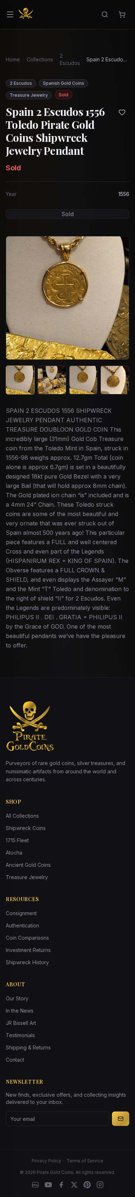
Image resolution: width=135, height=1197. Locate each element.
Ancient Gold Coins (28, 865)
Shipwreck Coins (26, 828)
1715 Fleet (17, 840)
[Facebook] (61, 1184)
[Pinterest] (87, 1184)
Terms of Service (85, 1160)
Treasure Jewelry (27, 877)
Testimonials (20, 1035)
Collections (40, 59)
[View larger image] (67, 298)
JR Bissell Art (21, 1023)
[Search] (105, 14)
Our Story (17, 998)
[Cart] (122, 14)
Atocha (14, 852)
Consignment (21, 913)
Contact (15, 1060)
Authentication (22, 925)
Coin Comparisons (27, 938)
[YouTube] (48, 1184)
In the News (19, 1011)
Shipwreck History (27, 962)
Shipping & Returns (28, 1047)
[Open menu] (10, 14)
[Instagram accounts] (100, 1184)
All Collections (22, 816)
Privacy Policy (46, 1160)
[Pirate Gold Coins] (26, 14)
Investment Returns (28, 950)
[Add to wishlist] (122, 112)
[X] (74, 1184)
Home (13, 59)
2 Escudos (70, 59)
